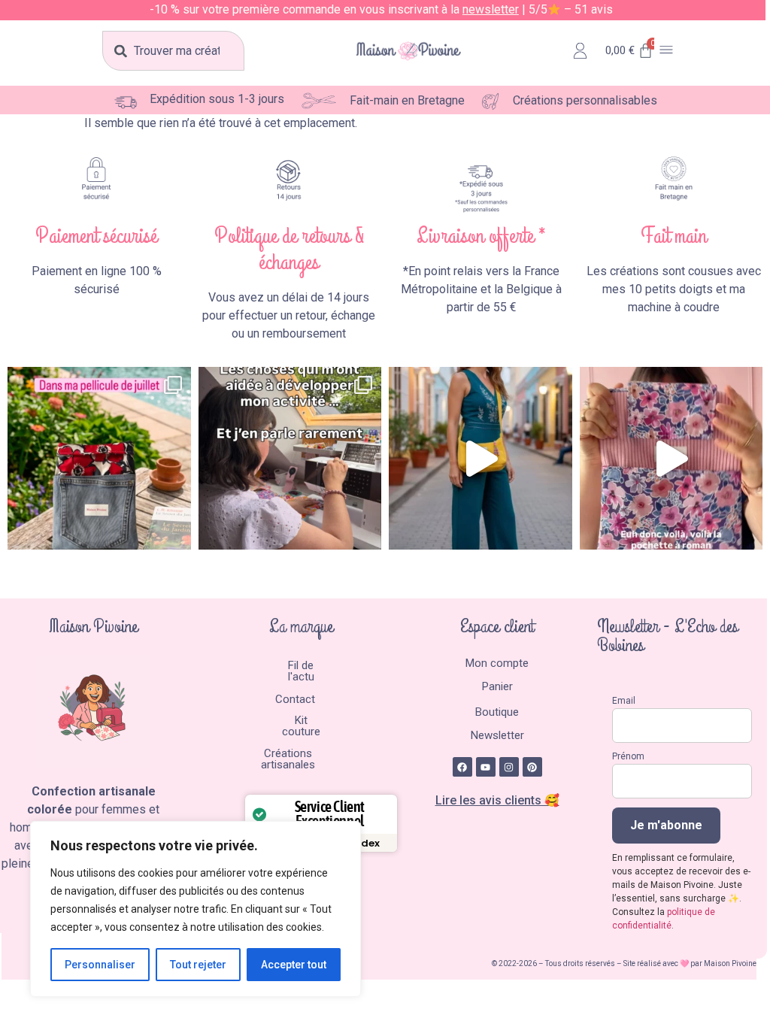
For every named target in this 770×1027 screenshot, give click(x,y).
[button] (666, 51)
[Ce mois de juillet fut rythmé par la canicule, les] (99, 458)
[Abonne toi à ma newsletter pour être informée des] (480, 458)
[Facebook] (462, 767)
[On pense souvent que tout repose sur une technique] (290, 458)
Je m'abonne (666, 825)
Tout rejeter (198, 965)
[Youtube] (486, 767)
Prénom (628, 756)
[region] (195, 909)
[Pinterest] (532, 767)
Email (623, 700)
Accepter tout (293, 965)
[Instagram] (509, 767)
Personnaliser (100, 965)
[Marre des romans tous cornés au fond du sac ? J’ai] (671, 458)
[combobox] (173, 51)
